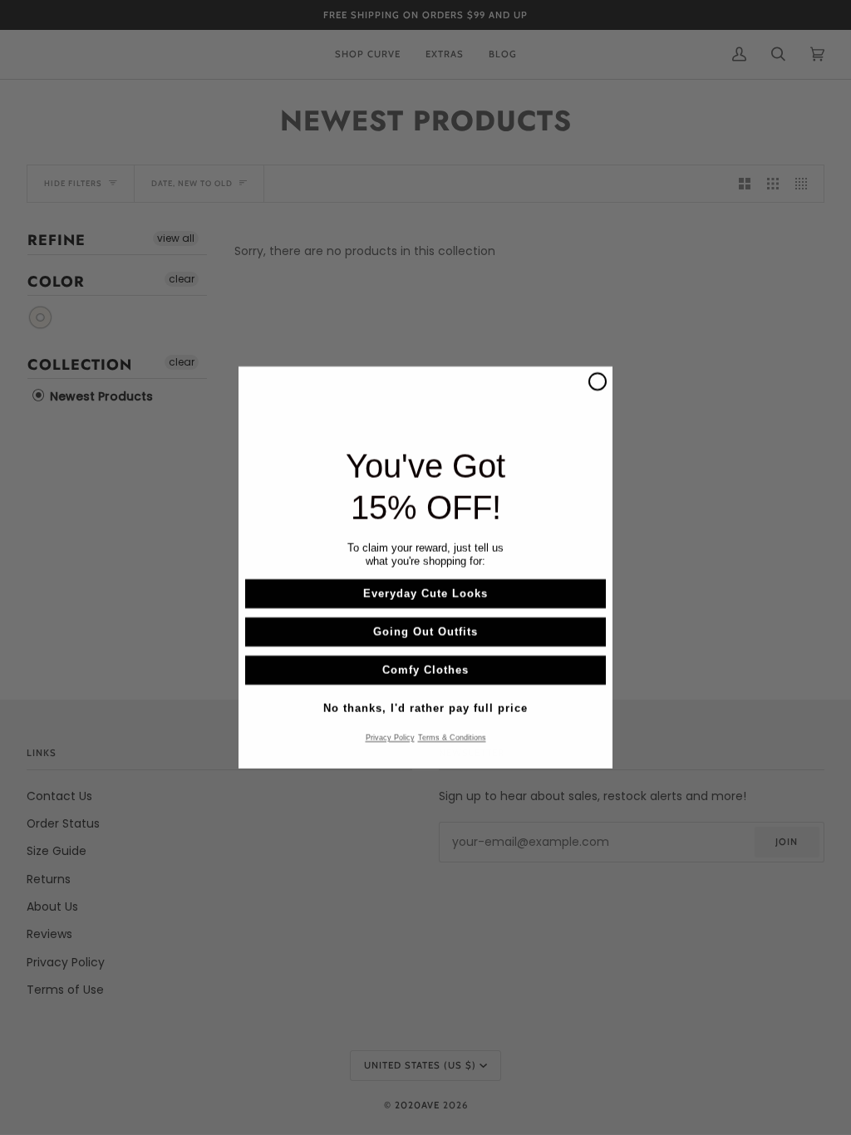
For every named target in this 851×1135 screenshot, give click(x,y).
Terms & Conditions (452, 738)
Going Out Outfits (425, 632)
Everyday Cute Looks (425, 593)
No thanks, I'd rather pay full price (425, 708)
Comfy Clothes (425, 670)
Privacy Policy (390, 738)
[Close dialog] (597, 381)
